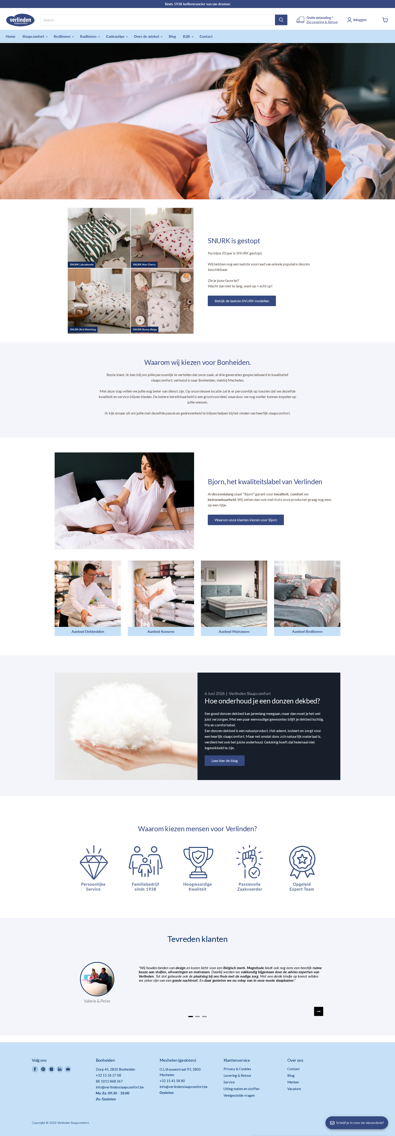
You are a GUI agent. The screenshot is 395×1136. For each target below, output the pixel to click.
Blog (172, 36)
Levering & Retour (237, 1075)
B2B (187, 36)
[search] (158, 20)
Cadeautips (115, 36)
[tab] (190, 1016)
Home (11, 36)
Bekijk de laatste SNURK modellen (242, 301)
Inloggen (359, 20)
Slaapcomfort (33, 36)
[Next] (318, 1011)
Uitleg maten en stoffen (241, 1089)
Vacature (294, 1089)
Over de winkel (147, 36)
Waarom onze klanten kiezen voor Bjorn (246, 520)
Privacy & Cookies (237, 1069)
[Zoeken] (281, 20)
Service (229, 1082)
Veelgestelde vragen (239, 1095)
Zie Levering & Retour (322, 22)
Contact (206, 36)
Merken (293, 1082)
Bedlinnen (62, 36)
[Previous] (76, 1011)
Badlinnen (88, 36)
